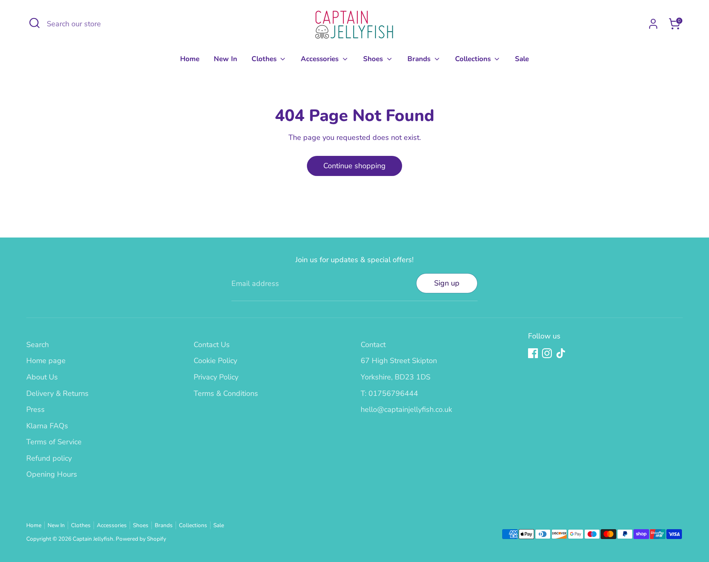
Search (37, 345)
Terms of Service (54, 442)
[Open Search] (34, 23)
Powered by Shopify (141, 539)
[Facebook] (533, 353)
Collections (474, 59)
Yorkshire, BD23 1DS (395, 377)
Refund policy (49, 458)
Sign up (447, 283)
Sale (522, 59)
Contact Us (212, 345)
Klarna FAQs (47, 426)
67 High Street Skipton (399, 361)
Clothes (265, 59)
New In (225, 59)
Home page (46, 361)
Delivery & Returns (57, 393)
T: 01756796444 (389, 393)
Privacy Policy (216, 377)
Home (189, 59)
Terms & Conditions (226, 393)
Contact (373, 345)
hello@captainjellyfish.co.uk (406, 409)
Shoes (374, 59)
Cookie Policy (215, 361)
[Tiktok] (561, 353)
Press (35, 409)
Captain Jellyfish (93, 539)
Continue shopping (354, 166)
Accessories (321, 59)
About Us (42, 377)
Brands (419, 59)
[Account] (653, 24)
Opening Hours (51, 474)
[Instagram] (547, 353)
